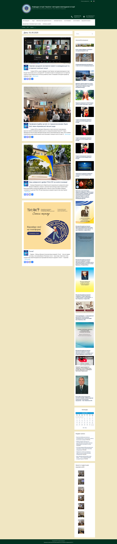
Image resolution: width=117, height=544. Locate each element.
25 (92, 422)
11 (92, 418)
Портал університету (85, 1)
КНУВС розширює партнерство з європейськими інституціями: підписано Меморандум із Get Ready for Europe (84, 443)
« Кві (83, 427)
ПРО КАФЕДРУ (26, 20)
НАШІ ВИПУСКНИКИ (86, 20)
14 (82, 420)
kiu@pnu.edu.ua (77, 17)
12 (76, 420)
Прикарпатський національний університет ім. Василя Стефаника (57, 542)
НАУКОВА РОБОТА (58, 20)
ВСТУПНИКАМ (67, 20)
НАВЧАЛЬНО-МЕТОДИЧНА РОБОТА (43, 20)
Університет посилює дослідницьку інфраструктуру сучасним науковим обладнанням (83, 453)
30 (87, 424)
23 (87, 422)
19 (76, 422)
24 (89, 422)
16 (87, 420)
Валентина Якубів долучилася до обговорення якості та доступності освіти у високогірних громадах (85, 438)
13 (79, 420)
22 (84, 422)
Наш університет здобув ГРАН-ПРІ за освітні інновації (48, 182)
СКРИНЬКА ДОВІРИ (47, 24)
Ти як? (31, 251)
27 (79, 424)
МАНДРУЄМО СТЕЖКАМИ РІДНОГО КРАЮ (32, 24)
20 (79, 422)
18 (92, 420)
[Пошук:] (85, 33)
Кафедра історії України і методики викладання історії (53, 7)
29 (84, 424)
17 (89, 420)
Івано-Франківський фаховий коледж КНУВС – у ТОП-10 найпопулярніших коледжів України (83, 457)
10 (89, 418)
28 (82, 424)
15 (84, 420)
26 (76, 424)
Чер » (86, 427)
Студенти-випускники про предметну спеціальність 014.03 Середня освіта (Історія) (83, 121)
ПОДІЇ (33, 20)
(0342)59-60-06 (77, 16)
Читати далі (35, 76)
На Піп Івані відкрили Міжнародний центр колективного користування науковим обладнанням (84, 448)
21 (82, 422)
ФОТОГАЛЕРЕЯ (76, 20)
